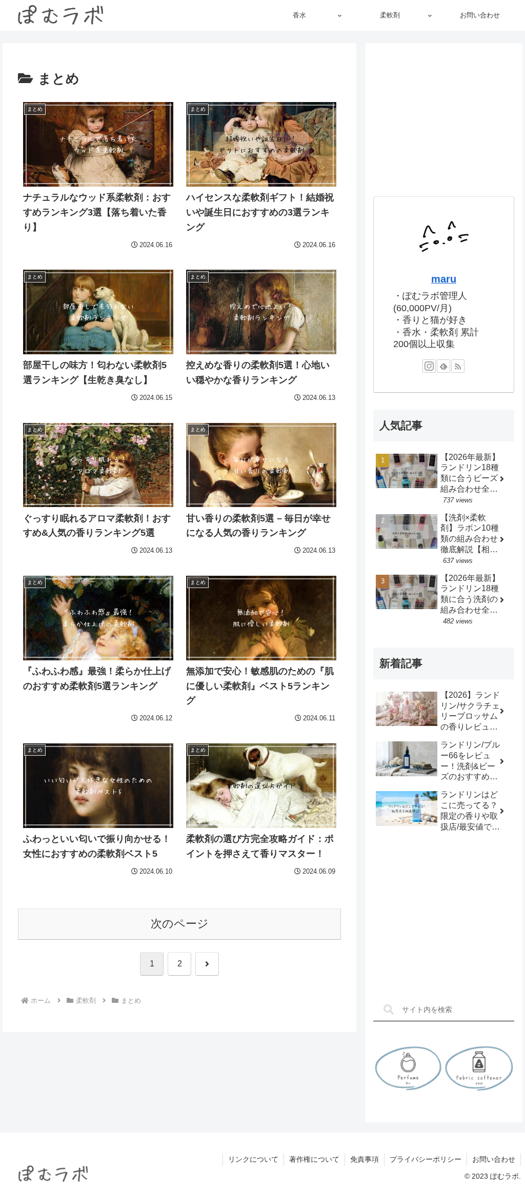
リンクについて (253, 1159)
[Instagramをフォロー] (429, 366)
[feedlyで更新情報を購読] (443, 366)
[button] (388, 1009)
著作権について (314, 1159)
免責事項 (364, 1159)
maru (443, 279)
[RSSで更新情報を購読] (458, 366)
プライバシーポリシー (425, 1159)
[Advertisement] (443, 115)
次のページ (180, 923)
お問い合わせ (493, 1159)
